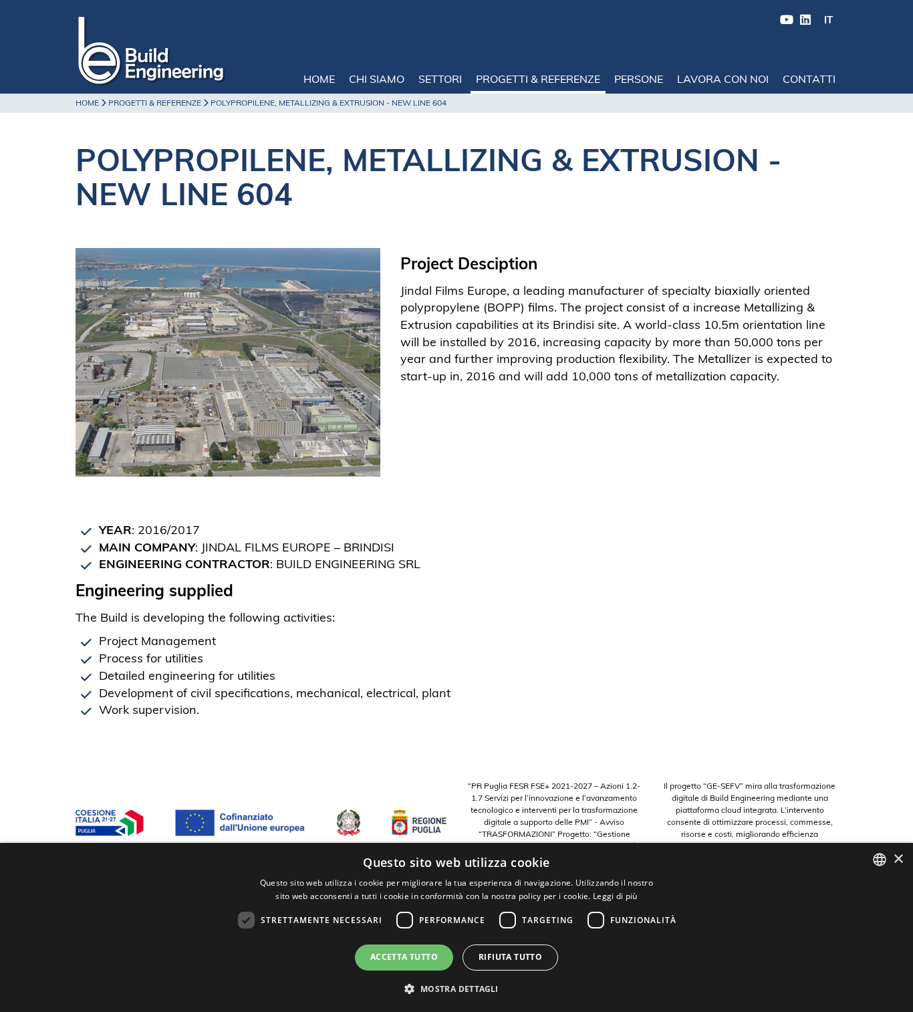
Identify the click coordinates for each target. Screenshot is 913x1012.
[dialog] (456, 927)
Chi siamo (376, 80)
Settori (440, 80)
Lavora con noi (723, 80)
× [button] (898, 859)
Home (319, 80)
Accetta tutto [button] (404, 957)
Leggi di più (615, 896)
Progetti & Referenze (538, 80)
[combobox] (879, 859)
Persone (638, 80)
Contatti (809, 80)
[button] (456, 988)
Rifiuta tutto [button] (510, 957)
